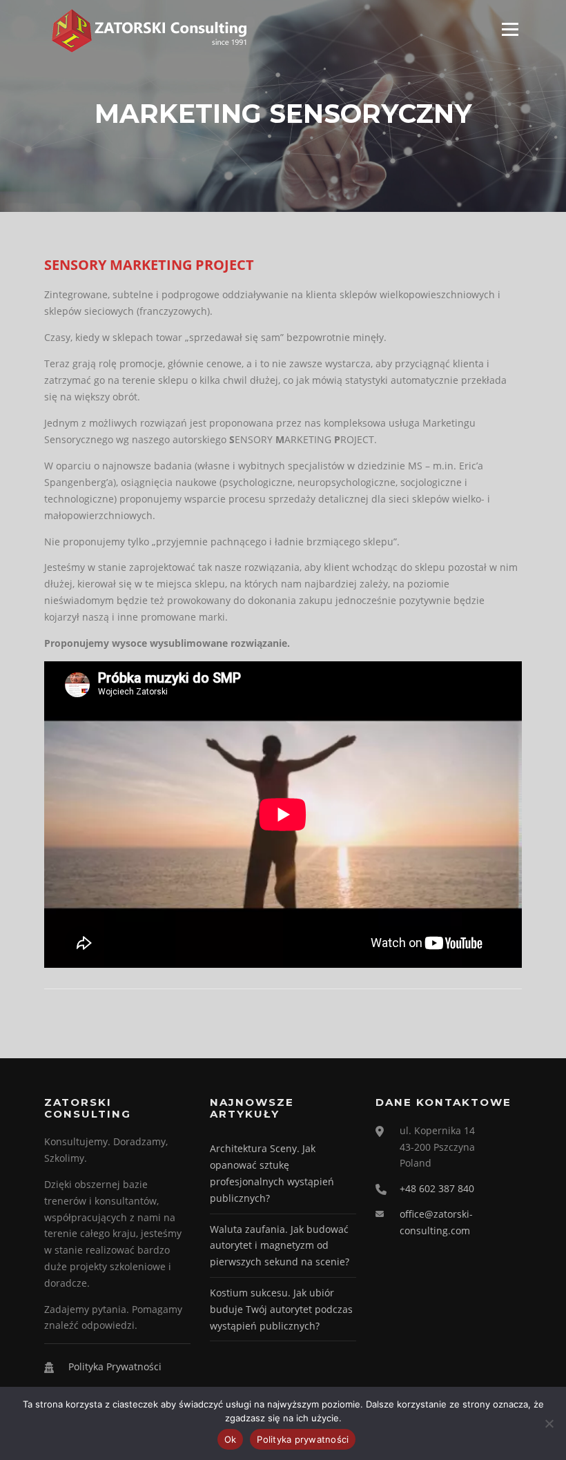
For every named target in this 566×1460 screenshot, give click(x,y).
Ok (230, 1439)
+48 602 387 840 (437, 1188)
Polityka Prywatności (115, 1366)
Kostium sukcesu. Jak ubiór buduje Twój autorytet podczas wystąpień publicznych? (281, 1309)
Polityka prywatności (303, 1439)
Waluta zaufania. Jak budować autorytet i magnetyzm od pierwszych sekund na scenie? (279, 1246)
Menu (510, 29)
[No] (549, 1423)
